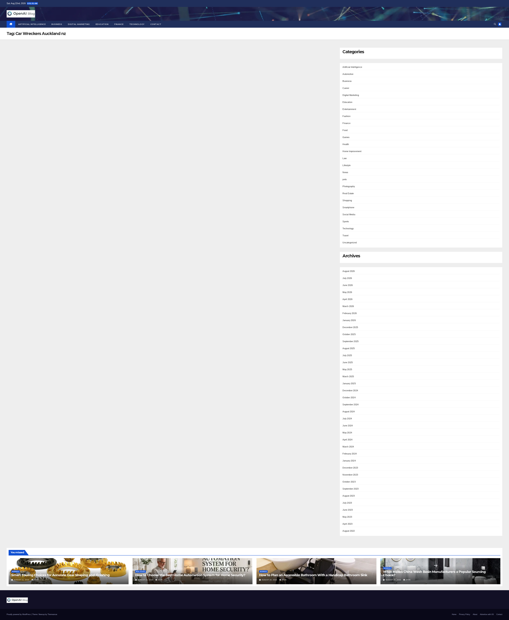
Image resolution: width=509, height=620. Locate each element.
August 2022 (349, 531)
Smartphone (348, 207)
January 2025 (349, 383)
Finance (119, 24)
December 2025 (350, 327)
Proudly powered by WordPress (19, 614)
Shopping (347, 200)
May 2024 (347, 433)
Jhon (36, 580)
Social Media (349, 214)
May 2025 (347, 369)
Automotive (348, 74)
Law (345, 158)
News (345, 172)
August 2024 (349, 411)
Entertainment (349, 109)
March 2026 (348, 306)
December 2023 (350, 468)
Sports (346, 221)
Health (346, 144)
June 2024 (348, 426)
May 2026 (347, 292)
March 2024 (348, 447)
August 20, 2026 (270, 580)
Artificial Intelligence (32, 24)
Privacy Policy (464, 614)
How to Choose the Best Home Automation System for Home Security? (190, 575)
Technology (136, 24)
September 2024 (351, 404)
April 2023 (347, 524)
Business (56, 24)
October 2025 (349, 334)
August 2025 (349, 348)
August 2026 (349, 271)
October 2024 (349, 397)
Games (346, 137)
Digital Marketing (79, 24)
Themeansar (52, 614)
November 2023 (350, 475)
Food (345, 130)
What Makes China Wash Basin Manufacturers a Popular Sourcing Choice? (434, 573)
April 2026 (347, 299)
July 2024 (347, 418)
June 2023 (348, 510)
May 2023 (347, 517)
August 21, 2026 (22, 580)
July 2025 (347, 355)
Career (346, 88)
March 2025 (348, 376)
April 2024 (347, 440)
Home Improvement (352, 151)
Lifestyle (347, 165)
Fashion (346, 116)
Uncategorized (350, 242)
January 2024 (349, 461)
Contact (155, 24)
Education (102, 24)
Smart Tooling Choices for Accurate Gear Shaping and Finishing (60, 575)
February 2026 (350, 313)
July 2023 (347, 503)
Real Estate (348, 193)
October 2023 (349, 482)
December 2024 (350, 390)
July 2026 (347, 278)
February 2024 (350, 454)
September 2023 (351, 489)
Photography (349, 186)
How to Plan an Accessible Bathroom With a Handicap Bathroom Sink (313, 575)
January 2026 (349, 320)
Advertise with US (487, 614)
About (475, 614)
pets (345, 179)
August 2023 (349, 496)
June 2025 (348, 362)
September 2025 (351, 341)
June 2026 (348, 285)
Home (454, 614)
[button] (495, 24)
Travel (345, 235)
